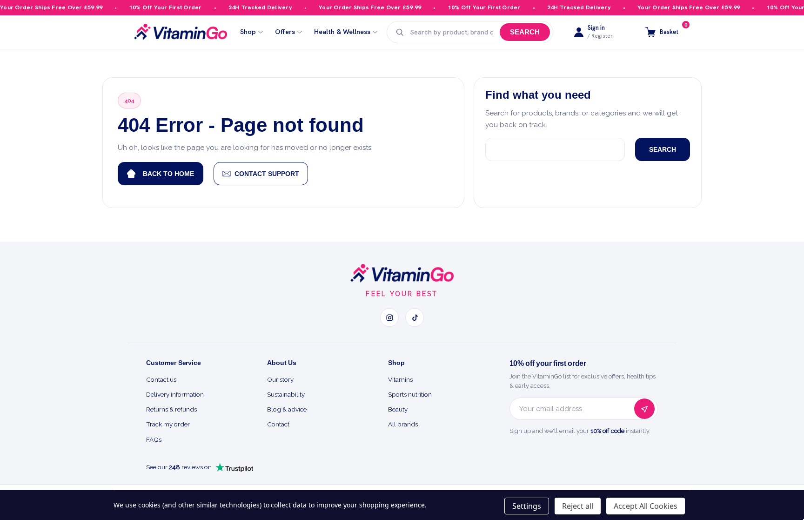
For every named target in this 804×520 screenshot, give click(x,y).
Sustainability (286, 394)
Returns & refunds (171, 409)
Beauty (398, 409)
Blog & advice (287, 409)
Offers (285, 31)
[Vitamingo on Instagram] (389, 317)
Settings (526, 506)
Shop (248, 31)
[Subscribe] (644, 408)
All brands (403, 424)
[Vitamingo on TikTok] (414, 317)
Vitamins (400, 379)
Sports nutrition (410, 394)
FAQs (153, 439)
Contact (278, 424)
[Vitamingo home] (402, 273)
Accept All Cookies (645, 506)
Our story (280, 379)
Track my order (168, 424)
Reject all (577, 506)
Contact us (161, 379)
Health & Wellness (342, 31)
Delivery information (175, 394)
